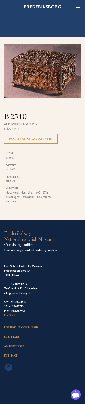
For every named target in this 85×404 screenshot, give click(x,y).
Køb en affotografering (30, 139)
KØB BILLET (11, 336)
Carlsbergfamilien (19, 244)
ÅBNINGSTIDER (14, 346)
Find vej (10, 315)
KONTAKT (10, 355)
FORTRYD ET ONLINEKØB (21, 327)
